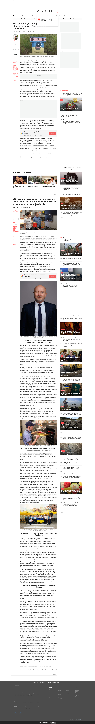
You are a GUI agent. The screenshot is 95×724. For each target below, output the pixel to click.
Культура (65, 18)
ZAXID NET (44, 10)
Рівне (65, 16)
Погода (62, 289)
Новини (14, 12)
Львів (18, 16)
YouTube (67, 693)
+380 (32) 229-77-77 (20, 700)
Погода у (64, 291)
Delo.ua (29, 263)
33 (15, 44)
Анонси (50, 693)
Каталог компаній (62, 12)
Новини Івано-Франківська (44, 669)
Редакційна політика (77, 691)
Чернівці (59, 16)
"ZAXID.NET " (37, 688)
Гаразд (54, 23)
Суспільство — (16, 31)
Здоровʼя (72, 18)
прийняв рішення (45, 138)
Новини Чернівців (56, 669)
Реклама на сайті (77, 696)
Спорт (59, 18)
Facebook (67, 690)
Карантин (32, 157)
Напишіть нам (77, 695)
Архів (50, 697)
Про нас (76, 689)
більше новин (71, 510)
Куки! (49, 722)
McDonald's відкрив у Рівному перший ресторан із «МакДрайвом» (16, 229)
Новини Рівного (33, 669)
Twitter (67, 691)
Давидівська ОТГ (24, 157)
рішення (42, 69)
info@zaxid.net (25, 701)
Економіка (23, 18)
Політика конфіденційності (78, 701)
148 (15, 46)
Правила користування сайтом (77, 699)
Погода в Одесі (64, 315)
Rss (67, 689)
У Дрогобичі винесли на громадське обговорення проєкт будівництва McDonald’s (15, 240)
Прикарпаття (26, 16)
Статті (18, 12)
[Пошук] (81, 16)
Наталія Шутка (15, 41)
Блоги (22, 12)
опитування (44, 239)
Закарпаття (50, 16)
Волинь (43, 16)
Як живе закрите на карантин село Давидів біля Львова (15, 67)
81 (15, 49)
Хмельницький (74, 16)
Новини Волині (24, 669)
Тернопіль (35, 16)
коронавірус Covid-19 (41, 157)
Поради (36, 18)
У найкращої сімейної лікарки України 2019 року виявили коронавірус (16, 76)
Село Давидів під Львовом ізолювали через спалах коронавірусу (15, 59)
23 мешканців (47, 148)
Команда (76, 692)
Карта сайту (51, 699)
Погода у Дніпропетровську (73, 315)
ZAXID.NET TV (27, 12)
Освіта (30, 18)
